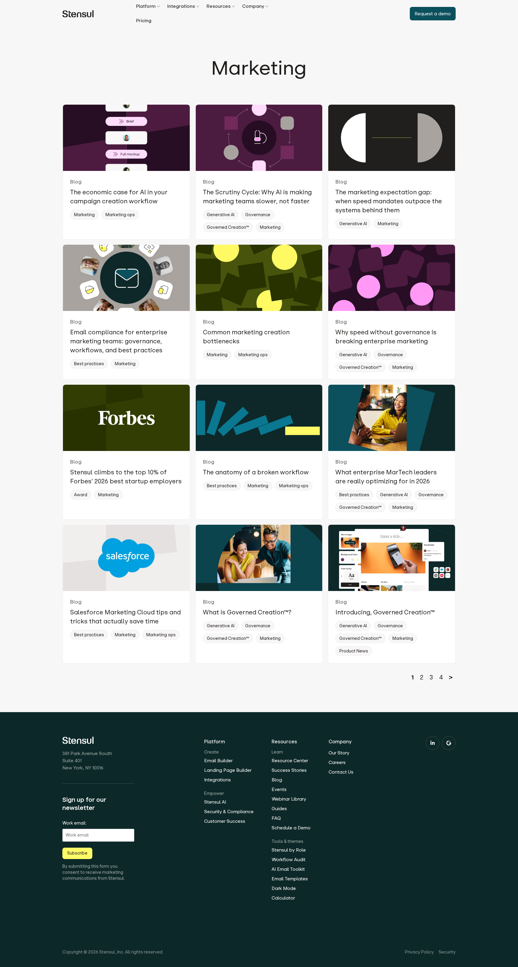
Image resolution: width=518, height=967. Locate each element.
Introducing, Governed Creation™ (385, 612)
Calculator (283, 898)
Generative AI (220, 214)
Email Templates (290, 879)
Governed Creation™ (228, 227)
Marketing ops (120, 214)
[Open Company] (267, 6)
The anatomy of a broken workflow (256, 472)
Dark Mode (284, 888)
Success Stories (289, 770)
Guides (279, 808)
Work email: (74, 823)
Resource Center (290, 760)
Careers (337, 762)
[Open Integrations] (197, 6)
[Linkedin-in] (432, 743)
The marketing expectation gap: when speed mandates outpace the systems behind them (388, 201)
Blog (76, 182)
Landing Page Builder (228, 770)
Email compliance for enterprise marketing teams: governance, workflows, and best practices (118, 341)
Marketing (84, 214)
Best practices (89, 363)
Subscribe (77, 853)
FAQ (276, 818)
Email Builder (218, 760)
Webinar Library (289, 799)
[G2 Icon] (449, 743)
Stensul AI (215, 802)
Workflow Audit (288, 859)
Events (279, 789)
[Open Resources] (233, 6)
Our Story (339, 753)
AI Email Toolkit (288, 869)
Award (80, 494)
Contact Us (341, 772)
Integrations (217, 780)
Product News (353, 651)
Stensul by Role (289, 850)
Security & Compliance (229, 811)
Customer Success (224, 821)
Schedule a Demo (291, 828)
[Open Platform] (158, 6)
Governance (257, 214)
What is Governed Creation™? (247, 612)
